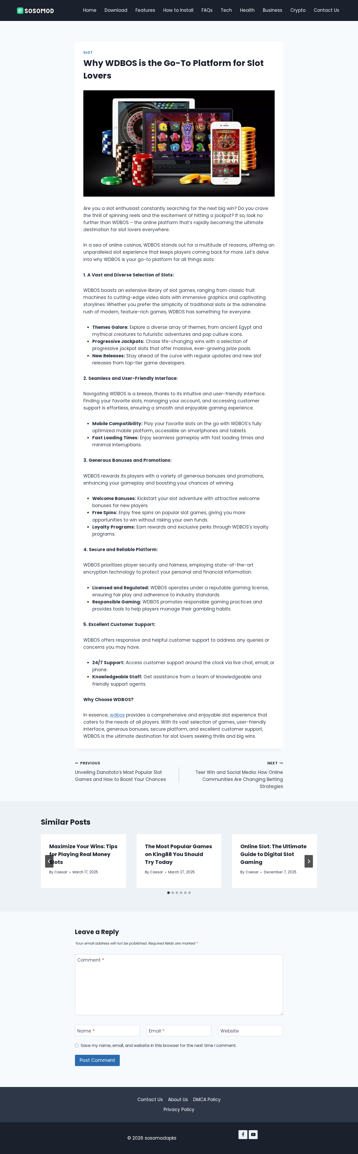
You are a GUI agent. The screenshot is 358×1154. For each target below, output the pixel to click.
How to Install (178, 10)
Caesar (60, 872)
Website (229, 1031)
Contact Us (326, 10)
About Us (178, 1099)
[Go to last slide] (49, 861)
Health (247, 10)
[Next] (309, 861)
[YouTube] (253, 1134)
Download (116, 10)
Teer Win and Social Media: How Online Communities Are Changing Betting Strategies (239, 775)
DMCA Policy (207, 1099)
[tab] (168, 892)
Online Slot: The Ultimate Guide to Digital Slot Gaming (273, 854)
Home (89, 10)
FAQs (207, 10)
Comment (90, 960)
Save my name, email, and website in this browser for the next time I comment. (159, 1045)
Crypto (298, 10)
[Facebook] (242, 1134)
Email (156, 1031)
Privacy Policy (179, 1109)
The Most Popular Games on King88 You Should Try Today (178, 854)
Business (272, 10)
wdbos (117, 715)
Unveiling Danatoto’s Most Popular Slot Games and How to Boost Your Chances (120, 772)
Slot (88, 53)
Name (86, 1031)
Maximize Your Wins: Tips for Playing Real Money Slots (83, 854)
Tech (226, 10)
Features (145, 10)
